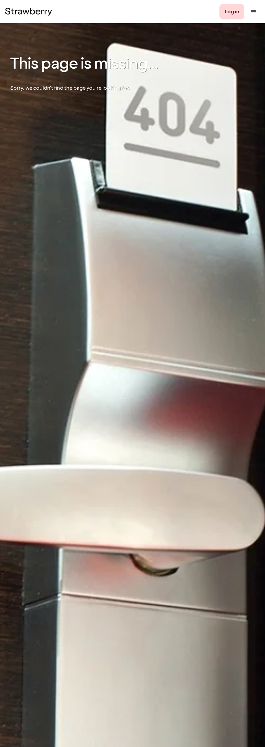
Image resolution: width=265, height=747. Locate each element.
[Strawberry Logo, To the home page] (28, 12)
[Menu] (253, 11)
